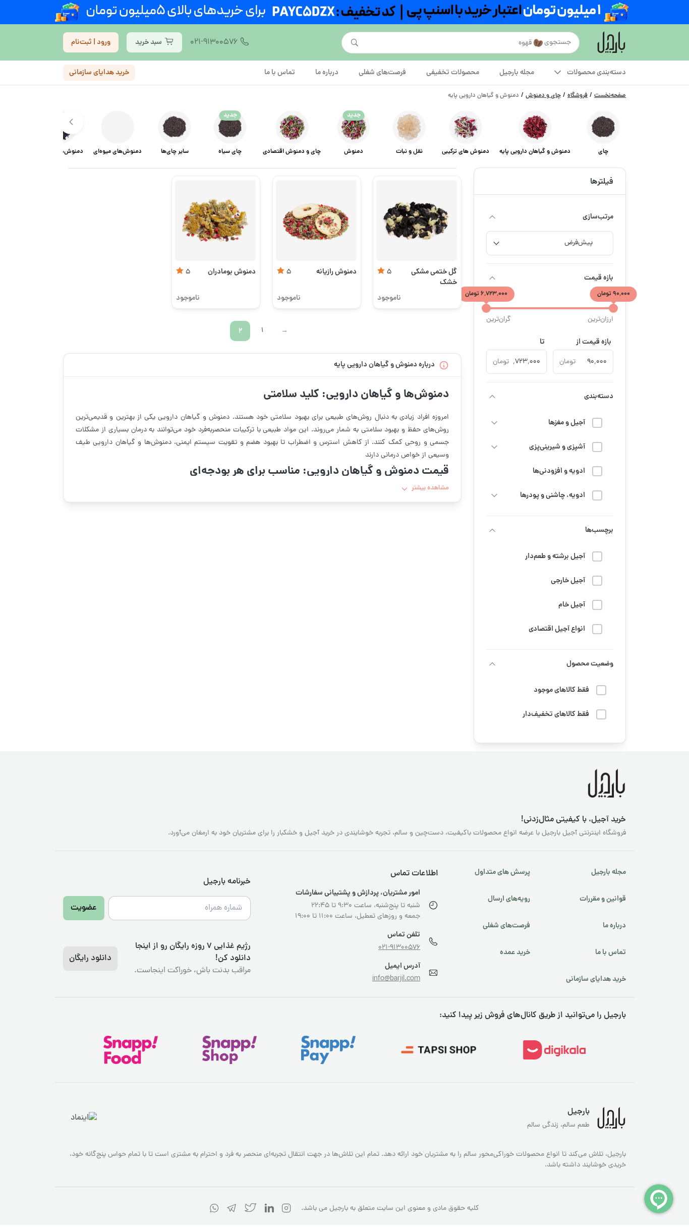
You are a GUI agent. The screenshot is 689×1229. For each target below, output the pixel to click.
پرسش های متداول (502, 872)
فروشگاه (577, 95)
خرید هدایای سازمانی (99, 72)
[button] (71, 122)
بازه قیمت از (593, 342)
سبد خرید (148, 42)
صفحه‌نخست (610, 95)
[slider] (613, 308)
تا (542, 342)
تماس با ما (610, 952)
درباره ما (614, 925)
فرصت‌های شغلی (506, 925)
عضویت (84, 908)
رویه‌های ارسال (509, 899)
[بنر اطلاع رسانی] (344, 12)
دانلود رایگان (90, 959)
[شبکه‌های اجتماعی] (286, 1210)
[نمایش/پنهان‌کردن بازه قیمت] (492, 278)
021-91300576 (214, 42)
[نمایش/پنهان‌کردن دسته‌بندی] (492, 396)
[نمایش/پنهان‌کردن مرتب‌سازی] (492, 217)
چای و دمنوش (543, 95)
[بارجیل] (611, 42)
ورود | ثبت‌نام (90, 42)
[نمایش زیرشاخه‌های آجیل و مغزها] (494, 423)
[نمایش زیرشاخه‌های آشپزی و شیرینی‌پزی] (494, 447)
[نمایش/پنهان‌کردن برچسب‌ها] (492, 530)
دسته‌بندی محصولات (596, 72)
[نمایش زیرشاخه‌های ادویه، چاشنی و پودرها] (494, 495)
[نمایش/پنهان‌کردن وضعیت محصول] (492, 664)
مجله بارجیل (608, 872)
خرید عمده (515, 952)
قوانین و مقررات (603, 899)
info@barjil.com (396, 979)
